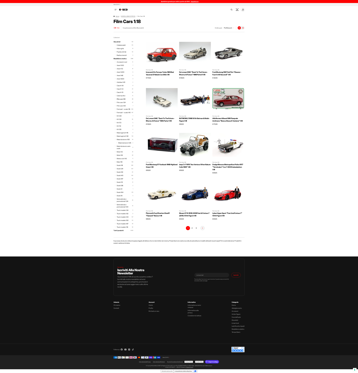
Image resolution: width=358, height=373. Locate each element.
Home (117, 16)
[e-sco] (123, 9)
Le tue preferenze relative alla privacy (183, 371)
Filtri (118, 28)
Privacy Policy (188, 361)
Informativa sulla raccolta (167, 371)
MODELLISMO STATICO (128, 16)
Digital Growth (189, 367)
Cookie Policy (199, 361)
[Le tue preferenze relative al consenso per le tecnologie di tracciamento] (355, 370)
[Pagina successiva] (202, 228)
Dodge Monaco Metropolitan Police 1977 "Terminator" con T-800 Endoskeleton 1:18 (227, 167)
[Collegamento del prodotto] (162, 58)
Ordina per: (218, 28)
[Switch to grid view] (239, 27)
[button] (116, 10)
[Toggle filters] (115, 27)
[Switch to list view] (243, 27)
